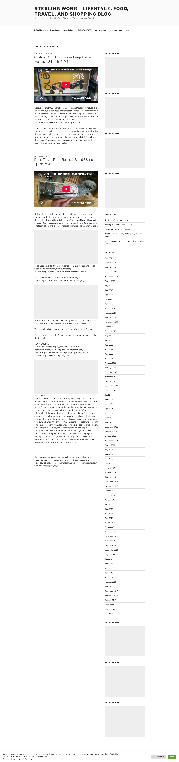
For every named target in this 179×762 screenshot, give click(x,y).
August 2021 (110, 390)
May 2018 (109, 568)
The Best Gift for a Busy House (117, 220)
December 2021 (111, 372)
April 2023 (109, 304)
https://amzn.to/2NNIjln (69, 277)
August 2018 (110, 555)
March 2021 (109, 413)
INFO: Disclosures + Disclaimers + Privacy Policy (53, 30)
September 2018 (111, 550)
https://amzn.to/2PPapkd (46, 122)
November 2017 (111, 595)
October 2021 (110, 381)
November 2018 (111, 541)
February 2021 (110, 418)
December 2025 (111, 272)
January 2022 (110, 368)
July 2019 (108, 504)
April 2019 (109, 518)
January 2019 (110, 532)
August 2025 (110, 281)
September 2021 (111, 386)
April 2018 (109, 573)
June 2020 (109, 454)
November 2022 (111, 322)
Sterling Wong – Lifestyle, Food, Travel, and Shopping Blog (81, 11)
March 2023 (110, 308)
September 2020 (111, 441)
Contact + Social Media (119, 30)
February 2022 (110, 363)
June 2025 (109, 290)
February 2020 (111, 472)
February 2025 (110, 299)
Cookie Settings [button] (159, 757)
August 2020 (110, 445)
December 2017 (111, 591)
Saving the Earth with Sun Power (117, 229)
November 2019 (111, 486)
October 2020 (110, 436)
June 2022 (109, 345)
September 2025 (111, 276)
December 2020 (111, 427)
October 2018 (110, 545)
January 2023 (110, 317)
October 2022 (110, 327)
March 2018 (110, 577)
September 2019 (111, 495)
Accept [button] (171, 757)
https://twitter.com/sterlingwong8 (57, 352)
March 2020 (110, 468)
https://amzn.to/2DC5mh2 (65, 114)
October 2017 (110, 600)
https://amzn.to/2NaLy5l (76, 220)
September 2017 (111, 605)
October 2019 (110, 491)
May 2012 (109, 614)
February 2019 (110, 527)
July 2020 (109, 450)
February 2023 (110, 313)
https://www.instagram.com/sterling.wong (63, 350)
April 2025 (109, 295)
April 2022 (109, 354)
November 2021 (111, 377)
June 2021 (109, 399)
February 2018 (110, 582)
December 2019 (111, 481)
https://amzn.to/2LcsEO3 (76, 272)
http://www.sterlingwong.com (56, 355)
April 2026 (109, 258)
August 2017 (110, 609)
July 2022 (108, 340)
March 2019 (110, 523)
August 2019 (110, 500)
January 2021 (110, 422)
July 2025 (109, 286)
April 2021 (109, 409)
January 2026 (110, 267)
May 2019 (109, 513)
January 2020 (110, 477)
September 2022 (111, 331)
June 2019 (109, 509)
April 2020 (109, 463)
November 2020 (111, 431)
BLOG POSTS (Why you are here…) (92, 30)
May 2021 (109, 404)
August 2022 (110, 336)
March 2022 (110, 358)
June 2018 (109, 564)
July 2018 (108, 559)
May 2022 (109, 349)
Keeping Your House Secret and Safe (119, 225)
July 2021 (108, 395)
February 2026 (110, 263)
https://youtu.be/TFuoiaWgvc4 (66, 347)
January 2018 (110, 586)
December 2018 (111, 536)
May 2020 (109, 459)
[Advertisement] (66, 247)
